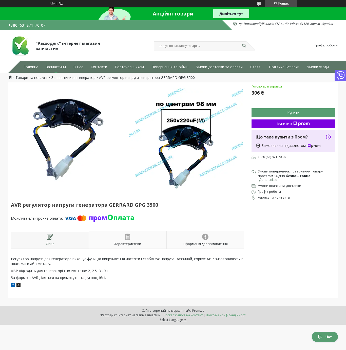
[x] (18, 285)
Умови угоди (318, 67)
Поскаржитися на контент (183, 315)
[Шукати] (244, 45)
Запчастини (56, 67)
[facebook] (13, 285)
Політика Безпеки (284, 67)
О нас (78, 67)
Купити (293, 112)
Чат (328, 337)
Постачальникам (129, 67)
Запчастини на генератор (73, 77)
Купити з (284, 123)
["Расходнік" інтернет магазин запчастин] (19, 45)
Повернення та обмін (169, 67)
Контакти (99, 67)
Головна (31, 67)
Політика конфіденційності (226, 315)
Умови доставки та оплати (219, 67)
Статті (255, 67)
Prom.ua (198, 310)
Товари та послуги (31, 77)
